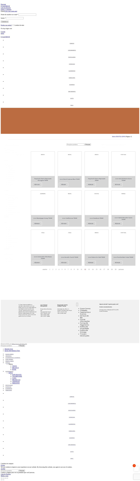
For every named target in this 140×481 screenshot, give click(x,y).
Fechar (3, 465)
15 (96, 269)
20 (115, 269)
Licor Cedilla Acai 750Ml (69, 218)
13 (89, 269)
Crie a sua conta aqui (10, 11)
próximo (121, 269)
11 (81, 269)
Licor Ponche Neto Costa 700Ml (123, 257)
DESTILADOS (121, 136)
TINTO (14, 366)
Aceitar (3, 469)
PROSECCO (16, 380)
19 (112, 269)
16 (100, 269)
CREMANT (16, 381)
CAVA (14, 378)
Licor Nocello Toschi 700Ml (69, 257)
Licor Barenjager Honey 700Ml (42, 218)
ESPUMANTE (17, 374)
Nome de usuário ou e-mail (9, 14)
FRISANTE (16, 383)
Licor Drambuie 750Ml (96, 218)
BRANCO (15, 368)
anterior (45, 269)
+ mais (7, 216)
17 (104, 269)
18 (108, 269)
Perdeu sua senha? (6, 25)
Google (3, 32)
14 (93, 269)
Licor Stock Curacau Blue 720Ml (70, 179)
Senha (3, 18)
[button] (18, 150)
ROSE (14, 369)
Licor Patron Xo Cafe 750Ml (96, 257)
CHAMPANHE (17, 376)
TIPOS (10, 373)
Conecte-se (5, 21)
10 (77, 269)
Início (114, 136)
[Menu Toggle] (77, 304)
